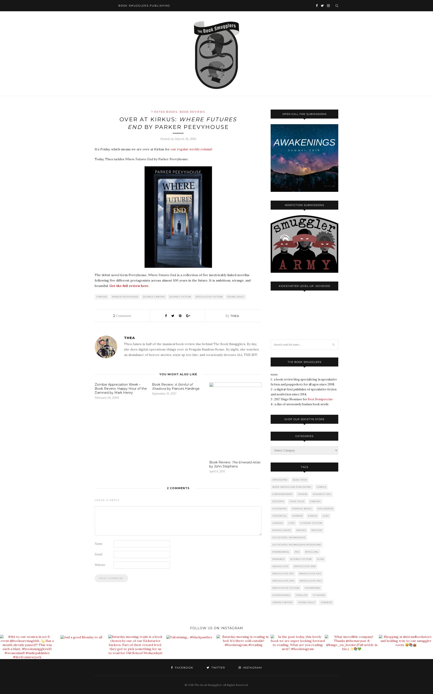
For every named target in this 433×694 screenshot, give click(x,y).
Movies (301, 530)
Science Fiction (180, 296)
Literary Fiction (311, 523)
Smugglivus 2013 (283, 580)
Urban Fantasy (282, 602)
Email (98, 554)
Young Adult (235, 296)
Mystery (316, 530)
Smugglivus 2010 (305, 566)
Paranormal (280, 552)
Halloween (325, 508)
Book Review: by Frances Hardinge (176, 387)
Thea (234, 316)
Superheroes (281, 595)
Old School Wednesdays (289, 537)
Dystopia (278, 501)
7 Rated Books (164, 111)
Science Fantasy (154, 296)
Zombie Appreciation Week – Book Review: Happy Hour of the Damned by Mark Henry (121, 389)
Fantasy (102, 296)
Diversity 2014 (322, 494)
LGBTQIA (277, 523)
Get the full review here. (129, 286)
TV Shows (319, 595)
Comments (122, 316)
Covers (302, 494)
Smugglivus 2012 (310, 573)
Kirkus (312, 516)
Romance (278, 559)
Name (98, 544)
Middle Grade (281, 530)
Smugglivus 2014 (311, 580)
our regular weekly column (191, 149)
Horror (297, 516)
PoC (297, 552)
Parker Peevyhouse (125, 296)
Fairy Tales (297, 501)
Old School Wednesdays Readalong (296, 544)
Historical (279, 516)
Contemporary (282, 494)
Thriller (301, 595)
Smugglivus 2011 (283, 573)
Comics (321, 487)
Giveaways (279, 508)
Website (100, 565)
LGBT (326, 516)
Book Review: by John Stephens (234, 464)
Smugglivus (280, 566)
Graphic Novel (302, 508)
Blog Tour (300, 480)
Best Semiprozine (320, 399)
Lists (291, 523)
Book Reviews (192, 111)
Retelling (312, 552)
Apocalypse (280, 480)
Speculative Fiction (209, 296)
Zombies (326, 602)
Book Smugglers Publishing (291, 487)
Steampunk (312, 588)
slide (320, 559)
